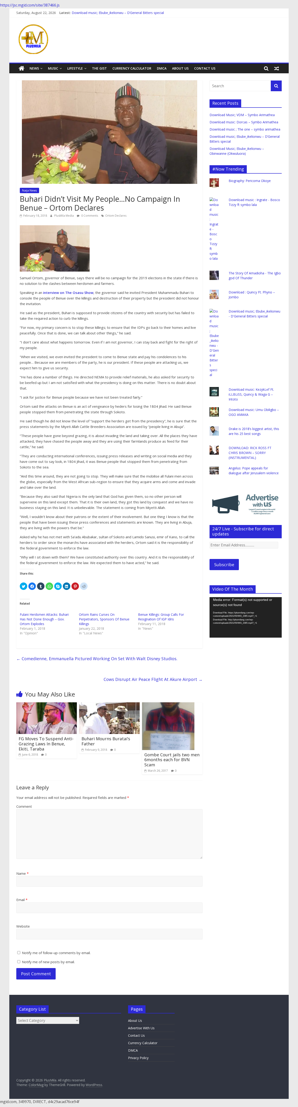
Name (22, 873)
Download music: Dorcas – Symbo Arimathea (244, 122)
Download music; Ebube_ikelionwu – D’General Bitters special (118, 12)
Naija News (29, 190)
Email (21, 899)
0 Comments (89, 216)
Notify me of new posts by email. (48, 961)
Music (53, 68)
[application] (246, 617)
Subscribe (224, 564)
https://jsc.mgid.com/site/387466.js (30, 5)
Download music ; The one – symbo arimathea (245, 129)
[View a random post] (276, 68)
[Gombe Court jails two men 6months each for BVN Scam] (168, 705)
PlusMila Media (64, 216)
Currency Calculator (131, 68)
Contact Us (204, 68)
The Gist (99, 68)
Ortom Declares (115, 216)
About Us (180, 68)
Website (23, 926)
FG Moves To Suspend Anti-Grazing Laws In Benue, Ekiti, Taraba (46, 743)
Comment (24, 806)
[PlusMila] (21, 68)
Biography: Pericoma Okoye (250, 180)
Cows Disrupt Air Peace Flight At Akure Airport (153, 679)
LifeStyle (75, 68)
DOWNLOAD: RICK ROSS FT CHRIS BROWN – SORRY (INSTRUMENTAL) (250, 453)
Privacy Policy (138, 1058)
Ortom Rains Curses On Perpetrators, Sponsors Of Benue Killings (104, 619)
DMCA (161, 68)
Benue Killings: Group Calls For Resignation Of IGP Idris (161, 616)
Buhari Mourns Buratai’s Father (105, 741)
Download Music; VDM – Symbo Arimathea (242, 115)
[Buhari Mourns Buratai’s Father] (109, 705)
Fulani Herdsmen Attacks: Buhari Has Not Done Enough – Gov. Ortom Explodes (44, 619)
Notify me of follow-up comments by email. (56, 952)
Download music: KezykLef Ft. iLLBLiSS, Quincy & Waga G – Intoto (251, 394)
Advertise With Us (141, 1028)
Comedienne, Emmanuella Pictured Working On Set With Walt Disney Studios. (96, 658)
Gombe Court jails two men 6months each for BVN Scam (172, 759)
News (34, 68)
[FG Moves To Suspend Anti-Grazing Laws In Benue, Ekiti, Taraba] (46, 705)
